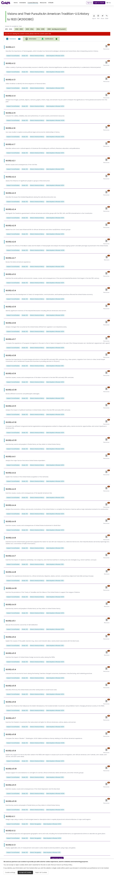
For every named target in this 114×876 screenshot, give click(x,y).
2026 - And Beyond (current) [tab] (57, 29)
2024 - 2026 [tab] (40, 29)
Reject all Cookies (41, 872)
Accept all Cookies (25, 872)
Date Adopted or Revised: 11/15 (51, 852)
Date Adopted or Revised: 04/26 (55, 120)
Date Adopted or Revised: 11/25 (55, 366)
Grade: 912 (25, 55)
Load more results (57, 858)
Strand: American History (37, 55)
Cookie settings (10, 872)
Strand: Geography (35, 824)
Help (109, 3)
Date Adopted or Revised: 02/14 (55, 55)
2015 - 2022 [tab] (8, 29)
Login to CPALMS (99, 3)
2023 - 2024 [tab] (29, 29)
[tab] (13, 39)
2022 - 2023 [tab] (19, 29)
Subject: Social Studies (13, 55)
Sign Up (89, 3)
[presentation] (19, 29)
